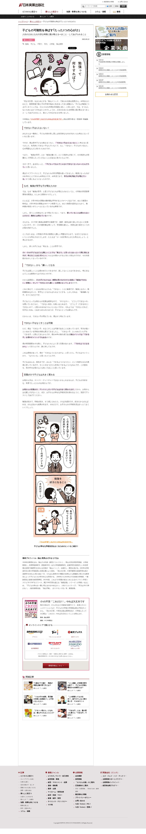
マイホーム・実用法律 (56, 792)
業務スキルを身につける (28, 787)
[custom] (111, 36)
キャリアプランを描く (27, 779)
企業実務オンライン (110, 782)
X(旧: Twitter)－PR (82, 804)
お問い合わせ (124, 2)
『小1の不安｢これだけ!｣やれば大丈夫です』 (56, 542)
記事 (110, 6)
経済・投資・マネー (55, 795)
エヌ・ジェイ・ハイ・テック (113, 776)
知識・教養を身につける (76, 12)
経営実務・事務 (53, 779)
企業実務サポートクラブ (111, 779)
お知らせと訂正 (111, 94)
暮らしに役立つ (51, 12)
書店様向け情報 (109, 2)
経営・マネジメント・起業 (57, 782)
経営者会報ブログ (109, 785)
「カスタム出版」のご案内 (84, 782)
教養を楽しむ (25, 805)
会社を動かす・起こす (27, 785)
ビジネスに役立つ (29, 12)
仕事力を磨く (25, 782)
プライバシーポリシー (83, 797)
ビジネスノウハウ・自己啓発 (58, 776)
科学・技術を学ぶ (26, 808)
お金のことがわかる (27, 16)
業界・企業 (52, 789)
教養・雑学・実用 (54, 798)
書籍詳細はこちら (55, 666)
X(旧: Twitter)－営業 (82, 807)
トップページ (23, 21)
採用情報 (78, 779)
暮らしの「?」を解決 (47, 16)
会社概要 (78, 776)
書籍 (116, 6)
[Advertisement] (38, 742)
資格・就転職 (52, 785)
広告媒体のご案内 (81, 785)
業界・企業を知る (26, 790)
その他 (50, 804)
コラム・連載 (100, 12)
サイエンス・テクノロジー (57, 801)
